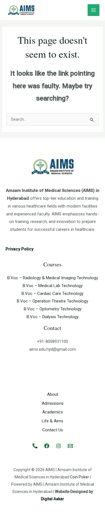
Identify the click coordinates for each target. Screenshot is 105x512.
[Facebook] (46, 445)
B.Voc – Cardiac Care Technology (52, 293)
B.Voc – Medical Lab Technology (53, 285)
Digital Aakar (52, 499)
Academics (52, 412)
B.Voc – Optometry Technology (52, 308)
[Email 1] (70, 445)
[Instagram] (58, 445)
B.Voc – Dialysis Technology (52, 316)
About (52, 394)
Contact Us (52, 429)
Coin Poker (79, 477)
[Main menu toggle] (94, 10)
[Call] (35, 445)
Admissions (53, 403)
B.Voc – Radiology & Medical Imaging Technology (52, 277)
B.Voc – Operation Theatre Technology (52, 301)
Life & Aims (52, 420)
